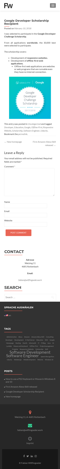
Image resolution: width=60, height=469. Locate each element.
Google (27, 127)
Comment (9, 166)
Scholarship (17, 130)
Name (7, 201)
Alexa (20, 337)
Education (18, 127)
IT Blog (43, 343)
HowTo (25, 343)
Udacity (44, 130)
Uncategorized (34, 124)
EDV (46, 340)
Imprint (30, 443)
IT (38, 343)
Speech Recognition (47, 356)
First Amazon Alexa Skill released (21, 386)
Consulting (49, 337)
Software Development (30, 352)
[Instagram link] (36, 455)
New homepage (13, 141)
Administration (12, 337)
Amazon (27, 337)
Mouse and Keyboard (21, 346)
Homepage (10, 343)
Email (6, 211)
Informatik (32, 343)
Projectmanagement (47, 346)
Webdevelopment (29, 360)
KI (53, 343)
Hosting (18, 343)
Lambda (9, 346)
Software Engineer (31, 130)
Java (49, 343)
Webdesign (18, 360)
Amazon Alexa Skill (37, 337)
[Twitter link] (28, 455)
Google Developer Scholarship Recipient (25, 391)
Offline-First (36, 127)
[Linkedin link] (32, 455)
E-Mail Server (30, 340)
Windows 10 (49, 360)
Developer (8, 127)
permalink (22, 134)
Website (8, 220)
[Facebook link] (24, 455)
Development (19, 340)
